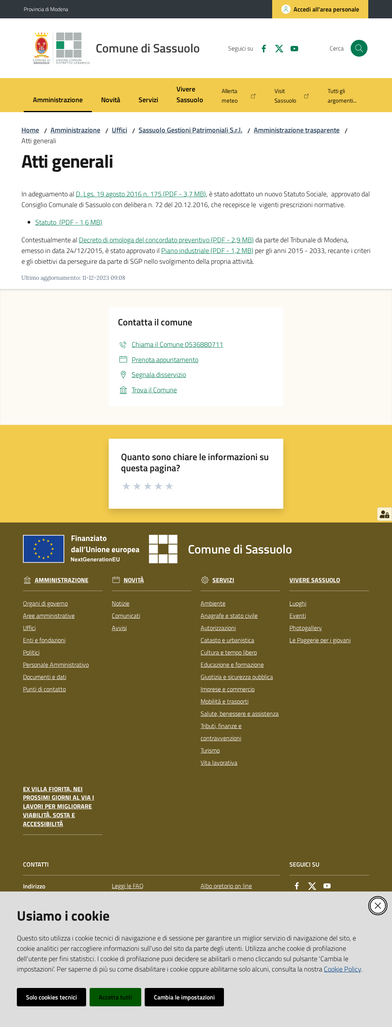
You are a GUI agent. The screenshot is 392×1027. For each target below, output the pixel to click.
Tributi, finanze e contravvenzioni (221, 732)
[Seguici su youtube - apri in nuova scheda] (291, 47)
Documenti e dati (44, 676)
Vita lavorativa (219, 762)
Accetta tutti (115, 997)
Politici (31, 652)
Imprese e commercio (228, 689)
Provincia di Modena (46, 9)
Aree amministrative (49, 615)
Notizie (120, 603)
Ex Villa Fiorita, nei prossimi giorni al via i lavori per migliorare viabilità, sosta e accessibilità (58, 806)
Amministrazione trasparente (297, 130)
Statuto (68, 222)
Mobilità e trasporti (224, 701)
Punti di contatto (44, 689)
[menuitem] (58, 100)
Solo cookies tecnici (51, 997)
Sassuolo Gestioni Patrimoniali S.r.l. (190, 130)
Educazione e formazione (232, 664)
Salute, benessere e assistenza (240, 713)
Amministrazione (75, 130)
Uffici (119, 130)
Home (30, 130)
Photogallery (305, 627)
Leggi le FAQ (128, 885)
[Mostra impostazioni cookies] (384, 514)
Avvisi (119, 627)
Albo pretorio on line (226, 885)
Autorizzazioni (218, 627)
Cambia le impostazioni (184, 997)
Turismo (210, 750)
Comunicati (126, 615)
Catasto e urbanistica (227, 640)
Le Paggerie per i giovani (320, 640)
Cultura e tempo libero (229, 652)
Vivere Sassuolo (314, 580)
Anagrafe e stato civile (229, 615)
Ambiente (213, 603)
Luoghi (297, 603)
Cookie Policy (342, 969)
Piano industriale (207, 250)
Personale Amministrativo (56, 664)
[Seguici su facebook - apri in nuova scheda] (260, 47)
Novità (134, 580)
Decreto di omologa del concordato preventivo (166, 240)
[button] (359, 48)
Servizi (223, 580)
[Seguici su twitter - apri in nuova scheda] (276, 47)
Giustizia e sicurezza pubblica (237, 676)
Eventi (297, 615)
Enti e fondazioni (44, 640)
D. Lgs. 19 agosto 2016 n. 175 (141, 194)
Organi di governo (45, 603)
